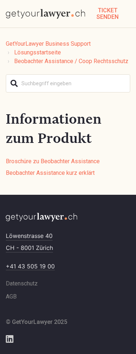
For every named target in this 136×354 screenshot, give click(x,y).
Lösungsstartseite (37, 52)
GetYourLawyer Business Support (48, 43)
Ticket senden (107, 13)
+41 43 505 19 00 (30, 266)
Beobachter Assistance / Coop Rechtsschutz (71, 61)
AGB (11, 296)
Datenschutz (22, 283)
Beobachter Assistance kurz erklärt (50, 172)
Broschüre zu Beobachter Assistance (53, 161)
